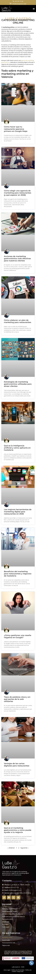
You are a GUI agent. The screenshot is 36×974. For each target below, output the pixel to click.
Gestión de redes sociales (9, 911)
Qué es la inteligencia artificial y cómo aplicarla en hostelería (17, 448)
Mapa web (20, 971)
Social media (6, 940)
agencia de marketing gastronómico (14, 872)
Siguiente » (24, 848)
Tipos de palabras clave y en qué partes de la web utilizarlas (17, 699)
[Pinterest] (18, 897)
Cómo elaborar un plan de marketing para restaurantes (17, 321)
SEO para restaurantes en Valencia (12, 914)
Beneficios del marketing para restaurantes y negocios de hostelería (17, 573)
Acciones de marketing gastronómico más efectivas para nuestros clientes (17, 258)
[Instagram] (13, 897)
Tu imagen (5, 924)
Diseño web (5, 922)
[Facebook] (9, 897)
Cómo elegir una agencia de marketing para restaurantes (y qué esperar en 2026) (17, 193)
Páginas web (6, 945)
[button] (33, 8)
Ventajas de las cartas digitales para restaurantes (16, 764)
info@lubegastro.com (19, 4)
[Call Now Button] (31, 963)
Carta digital (5, 927)
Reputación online (7, 919)
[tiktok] (4, 897)
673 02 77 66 (19, 1)
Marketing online (7, 937)
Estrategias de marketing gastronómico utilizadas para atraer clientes (18, 384)
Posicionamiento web (8, 943)
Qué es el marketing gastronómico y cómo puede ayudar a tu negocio (17, 830)
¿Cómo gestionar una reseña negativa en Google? (17, 636)
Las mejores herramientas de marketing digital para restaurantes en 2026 (17, 511)
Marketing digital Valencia (10, 909)
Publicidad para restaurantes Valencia (13, 916)
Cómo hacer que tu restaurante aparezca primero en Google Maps (15, 129)
